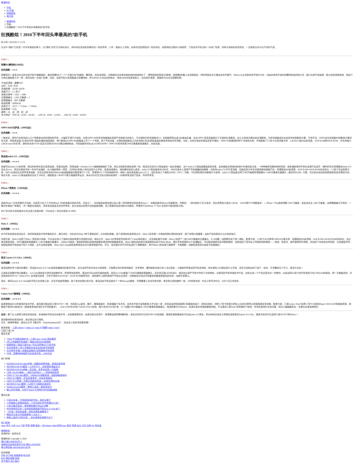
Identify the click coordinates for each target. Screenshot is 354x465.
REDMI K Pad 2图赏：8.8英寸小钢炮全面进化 (29, 384)
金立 (79, 425)
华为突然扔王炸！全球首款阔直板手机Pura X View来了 (33, 409)
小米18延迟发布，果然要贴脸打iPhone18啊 (27, 406)
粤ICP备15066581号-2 (11, 441)
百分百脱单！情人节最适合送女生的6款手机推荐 (30, 347)
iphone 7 (21, 327)
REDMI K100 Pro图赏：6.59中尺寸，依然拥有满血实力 (33, 366)
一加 (42, 425)
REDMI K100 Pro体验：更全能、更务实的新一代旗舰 (32, 369)
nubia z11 (30, 327)
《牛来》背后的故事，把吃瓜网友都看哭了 (28, 412)
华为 (8, 425)
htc (93, 425)
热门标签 (5, 422)
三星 (15, 327)
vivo (18, 425)
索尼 (69, 425)
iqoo (64, 425)
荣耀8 (45, 327)
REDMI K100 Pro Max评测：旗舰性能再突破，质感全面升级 (36, 364)
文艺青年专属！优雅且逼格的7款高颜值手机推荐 (30, 350)
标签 (17, 458)
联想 (59, 425)
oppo (3, 425)
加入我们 (15, 461)
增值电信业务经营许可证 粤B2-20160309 (20, 444)
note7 (57, 327)
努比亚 (98, 425)
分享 (4, 331)
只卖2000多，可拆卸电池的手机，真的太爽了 (29, 400)
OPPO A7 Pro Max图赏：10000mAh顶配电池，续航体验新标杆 (37, 375)
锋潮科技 (5, 2)
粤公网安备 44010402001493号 (15, 447)
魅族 (37, 425)
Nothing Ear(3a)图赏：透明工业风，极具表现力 (29, 387)
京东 (84, 425)
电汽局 (10, 16)
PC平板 (10, 10)
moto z (51, 327)
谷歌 (89, 425)
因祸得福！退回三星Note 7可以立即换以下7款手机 (31, 345)
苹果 (27, 425)
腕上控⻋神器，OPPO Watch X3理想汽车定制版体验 (32, 390)
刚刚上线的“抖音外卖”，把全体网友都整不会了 (30, 417)
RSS (3, 458)
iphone (48, 425)
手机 (9, 7)
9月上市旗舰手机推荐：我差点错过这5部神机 (29, 342)
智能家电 (11, 13)
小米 (13, 425)
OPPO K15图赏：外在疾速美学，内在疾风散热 (29, 378)
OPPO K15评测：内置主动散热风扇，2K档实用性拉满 (33, 381)
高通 (74, 425)
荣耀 (32, 425)
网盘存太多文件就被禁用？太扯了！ (24, 414)
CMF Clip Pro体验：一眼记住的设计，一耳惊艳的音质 (33, 372)
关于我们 (5, 461)
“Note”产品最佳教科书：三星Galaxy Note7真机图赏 (31, 339)
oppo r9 (38, 327)
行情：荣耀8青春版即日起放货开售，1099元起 (29, 353)
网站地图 (10, 458)
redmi (54, 425)
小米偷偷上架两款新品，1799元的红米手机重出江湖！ (33, 403)
